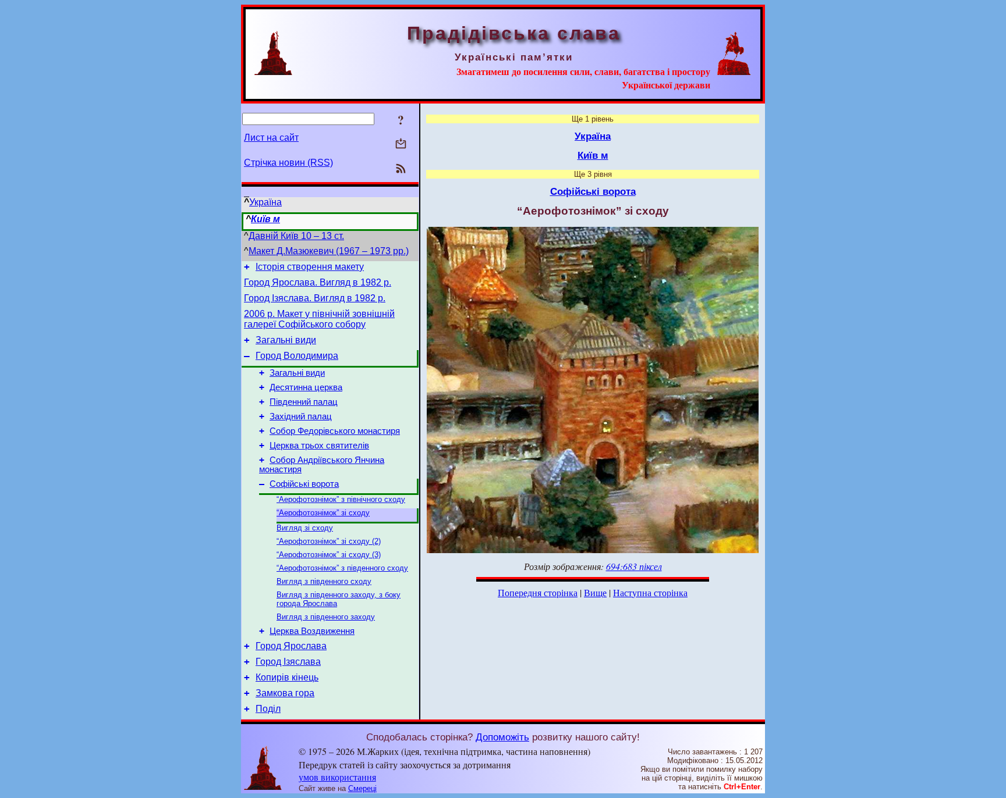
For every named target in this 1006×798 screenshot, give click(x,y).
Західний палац (301, 416)
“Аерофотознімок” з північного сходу (341, 499)
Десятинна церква (306, 387)
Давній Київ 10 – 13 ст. (296, 236)
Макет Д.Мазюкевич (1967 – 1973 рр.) (329, 251)
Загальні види (286, 340)
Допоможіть (502, 737)
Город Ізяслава (288, 662)
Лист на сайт (271, 137)
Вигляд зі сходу (305, 527)
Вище (595, 592)
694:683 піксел (634, 566)
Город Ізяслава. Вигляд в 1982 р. (314, 298)
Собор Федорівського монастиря (335, 431)
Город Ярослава (291, 646)
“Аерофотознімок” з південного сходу (342, 568)
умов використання (337, 777)
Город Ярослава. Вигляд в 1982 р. (317, 282)
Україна (265, 202)
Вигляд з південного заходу (326, 616)
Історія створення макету (310, 267)
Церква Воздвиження (312, 631)
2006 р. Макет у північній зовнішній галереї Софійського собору (319, 319)
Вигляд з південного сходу (324, 581)
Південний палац (304, 402)
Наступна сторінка (650, 592)
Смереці (362, 788)
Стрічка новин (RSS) (288, 163)
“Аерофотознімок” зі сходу (323, 512)
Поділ (268, 709)
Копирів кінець (287, 677)
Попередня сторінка (538, 592)
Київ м (265, 219)
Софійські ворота (304, 484)
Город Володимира (297, 356)
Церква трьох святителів (319, 445)
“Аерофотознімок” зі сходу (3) (329, 554)
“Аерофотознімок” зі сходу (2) (329, 541)
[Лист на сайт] (401, 144)
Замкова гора (285, 693)
